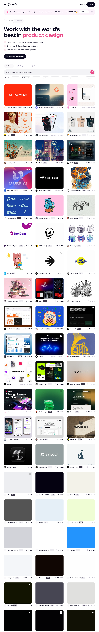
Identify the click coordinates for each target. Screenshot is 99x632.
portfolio (45, 78)
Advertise (92, 107)
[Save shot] (25, 102)
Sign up (82, 4)
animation (65, 78)
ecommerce (55, 78)
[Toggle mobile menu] (5, 4)
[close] (91, 11)
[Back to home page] (12, 4)
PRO (20, 107)
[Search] (92, 72)
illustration (75, 78)
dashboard (15, 78)
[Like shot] (28, 102)
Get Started (84, 12)
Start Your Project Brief (16, 56)
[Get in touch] (21, 102)
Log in (91, 4)
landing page (25, 78)
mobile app (36, 78)
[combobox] (46, 72)
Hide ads (85, 107)
